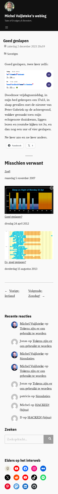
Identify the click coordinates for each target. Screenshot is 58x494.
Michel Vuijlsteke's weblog (25, 15)
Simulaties (27, 358)
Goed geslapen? (13, 216)
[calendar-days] (5, 46)
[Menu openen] (7, 27)
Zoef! (7, 171)
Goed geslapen (16, 40)
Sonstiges (12, 54)
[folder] (5, 53)
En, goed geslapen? (15, 262)
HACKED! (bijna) (39, 417)
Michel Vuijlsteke (32, 323)
